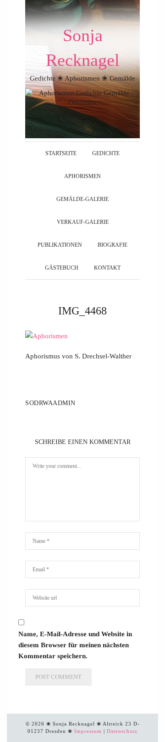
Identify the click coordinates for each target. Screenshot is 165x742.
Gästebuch (61, 268)
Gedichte (106, 153)
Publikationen (60, 245)
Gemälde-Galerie (82, 199)
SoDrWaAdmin (50, 403)
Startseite (61, 153)
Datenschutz (122, 731)
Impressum (88, 731)
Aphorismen (82, 176)
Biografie (112, 245)
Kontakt (107, 268)
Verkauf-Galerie (83, 222)
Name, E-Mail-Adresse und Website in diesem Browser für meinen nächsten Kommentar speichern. (75, 645)
